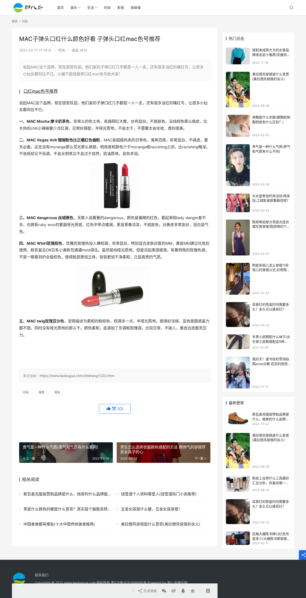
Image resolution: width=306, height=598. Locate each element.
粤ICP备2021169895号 (129, 583)
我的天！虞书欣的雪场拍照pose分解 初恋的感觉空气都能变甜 (270, 363)
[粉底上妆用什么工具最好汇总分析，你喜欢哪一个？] (238, 484)
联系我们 (41, 575)
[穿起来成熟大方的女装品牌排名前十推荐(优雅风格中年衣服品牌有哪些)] (238, 56)
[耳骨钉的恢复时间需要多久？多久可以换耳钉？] (238, 314)
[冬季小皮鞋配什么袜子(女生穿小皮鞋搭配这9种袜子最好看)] (238, 341)
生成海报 (149, 591)
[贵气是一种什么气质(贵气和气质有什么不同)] (238, 165)
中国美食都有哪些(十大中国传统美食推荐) (59, 524)
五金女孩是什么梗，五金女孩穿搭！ (151, 509)
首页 (60, 8)
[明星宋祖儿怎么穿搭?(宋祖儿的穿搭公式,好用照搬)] (238, 279)
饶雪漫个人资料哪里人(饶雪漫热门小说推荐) (159, 494)
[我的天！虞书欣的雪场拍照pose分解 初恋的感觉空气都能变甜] (238, 372)
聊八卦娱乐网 (177, 583)
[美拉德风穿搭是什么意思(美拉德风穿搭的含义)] (238, 89)
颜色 (57, 392)
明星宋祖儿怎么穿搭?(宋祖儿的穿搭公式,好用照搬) (270, 270)
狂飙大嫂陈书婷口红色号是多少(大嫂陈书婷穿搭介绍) (271, 538)
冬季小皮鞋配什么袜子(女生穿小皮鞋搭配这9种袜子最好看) (271, 341)
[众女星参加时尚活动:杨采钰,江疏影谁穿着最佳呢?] (238, 203)
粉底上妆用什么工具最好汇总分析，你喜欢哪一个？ (270, 482)
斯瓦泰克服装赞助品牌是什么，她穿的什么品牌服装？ (68, 494)
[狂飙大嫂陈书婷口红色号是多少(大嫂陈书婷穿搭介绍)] (238, 538)
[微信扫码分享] (164, 591)
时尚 (107, 8)
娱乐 (74, 8)
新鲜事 (136, 8)
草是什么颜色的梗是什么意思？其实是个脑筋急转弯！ (68, 509)
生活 (90, 8)
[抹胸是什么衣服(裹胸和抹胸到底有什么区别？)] (238, 126)
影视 (120, 8)
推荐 (41, 392)
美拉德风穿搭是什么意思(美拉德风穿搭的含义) (160, 524)
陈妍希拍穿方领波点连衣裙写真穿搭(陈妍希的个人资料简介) (271, 226)
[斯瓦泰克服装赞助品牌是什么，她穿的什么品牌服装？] (238, 418)
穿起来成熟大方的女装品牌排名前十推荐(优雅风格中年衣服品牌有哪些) (271, 54)
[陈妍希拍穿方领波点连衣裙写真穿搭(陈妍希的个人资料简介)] (238, 237)
